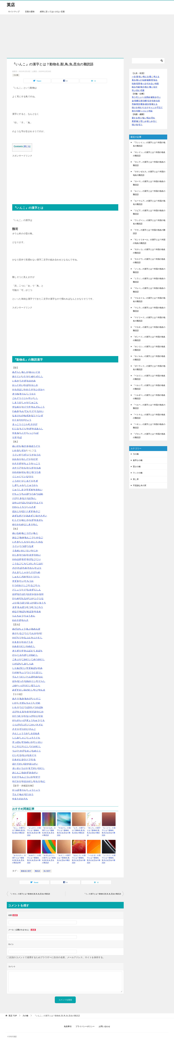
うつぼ (23, 546)
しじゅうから (31, 485)
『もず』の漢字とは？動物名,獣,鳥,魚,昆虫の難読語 (79, 830)
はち (14, 681)
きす (24, 559)
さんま (15, 572)
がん (24, 472)
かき (27, 711)
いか (14, 703)
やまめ (37, 611)
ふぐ (36, 598)
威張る (153, 97)
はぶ (24, 755)
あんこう (29, 537)
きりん (23, 394)
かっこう (35, 463)
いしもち (24, 542)
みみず (25, 772)
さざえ (39, 725)
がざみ (33, 711)
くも (42, 720)
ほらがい (33, 764)
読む (138, 90)
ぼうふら (35, 685)
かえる (20, 711)
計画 (140, 101)
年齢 (138, 87)
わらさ (25, 620)
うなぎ (30, 546)
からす (30, 468)
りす (14, 437)
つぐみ (32, 494)
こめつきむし (38, 659)
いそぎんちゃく (25, 703)
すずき (15, 581)
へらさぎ (31, 507)
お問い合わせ (104, 1026)
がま (41, 716)
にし (14, 755)
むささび (32, 424)
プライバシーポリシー (85, 1026)
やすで (36, 777)
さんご (32, 729)
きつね (15, 394)
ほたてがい (17, 764)
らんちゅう (17, 616)
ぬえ (22, 794)
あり (14, 633)
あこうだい (27, 533)
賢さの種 (137, 466)
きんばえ (28, 651)
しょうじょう (33, 790)
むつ (29, 607)
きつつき (36, 472)
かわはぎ (16, 559)
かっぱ (15, 790)
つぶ (14, 751)
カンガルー (39, 389)
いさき (15, 542)
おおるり (16, 459)
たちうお (29, 581)
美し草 (136, 479)
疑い (144, 118)
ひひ (22, 420)
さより (38, 568)
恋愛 (142, 90)
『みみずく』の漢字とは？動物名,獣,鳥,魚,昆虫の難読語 (34, 859)
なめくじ (36, 751)
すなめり (16, 407)
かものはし (17, 389)
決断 (145, 101)
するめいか (27, 742)
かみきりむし (19, 646)
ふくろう (21, 507)
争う (134, 97)
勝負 (142, 104)
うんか (33, 633)
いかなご (38, 537)
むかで (15, 777)
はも (36, 594)
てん (27, 411)
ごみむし (26, 659)
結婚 (144, 80)
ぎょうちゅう (33, 720)
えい (28, 550)
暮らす (139, 80)
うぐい (15, 546)
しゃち (25, 402)
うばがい (29, 707)
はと (24, 498)
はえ (41, 677)
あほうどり (34, 446)
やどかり (16, 781)
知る (155, 80)
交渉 (149, 101)
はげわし (31, 498)
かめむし (30, 646)
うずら (25, 455)
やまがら (38, 520)
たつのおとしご (20, 585)
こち (24, 563)
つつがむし (35, 746)
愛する (135, 118)
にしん (37, 590)
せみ (40, 668)
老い (140, 77)
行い (159, 97)
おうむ (37, 455)
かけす (34, 459)
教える (146, 77)
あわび (28, 698)
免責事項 (68, 1026)
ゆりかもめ (17, 524)
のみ (35, 677)
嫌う (138, 121)
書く (151, 77)
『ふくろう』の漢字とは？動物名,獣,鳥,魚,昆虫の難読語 (108, 859)
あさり (15, 698)
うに (22, 707)
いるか (15, 381)
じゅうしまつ (19, 489)
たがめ (15, 672)
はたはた (21, 594)
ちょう (23, 672)
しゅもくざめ (19, 577)
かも (24, 468)
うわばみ (38, 707)
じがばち (16, 664)
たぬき (15, 411)
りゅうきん (29, 616)
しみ (24, 664)
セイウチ (26, 407)
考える (156, 77)
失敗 (154, 101)
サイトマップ (14, 11)
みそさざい (41, 516)
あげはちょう (19, 629)
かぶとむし (36, 637)
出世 (158, 101)
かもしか (33, 385)
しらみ (30, 664)
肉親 (157, 83)
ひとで (27, 759)
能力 (142, 87)
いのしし (38, 376)
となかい (39, 411)
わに (43, 781)
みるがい (33, 772)
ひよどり (38, 502)
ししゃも (24, 572)
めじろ (25, 520)
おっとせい (17, 385)
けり (31, 476)
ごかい (32, 725)
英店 (11, 4)
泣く (155, 121)
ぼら (36, 603)
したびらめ (34, 572)
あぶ (28, 629)
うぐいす (16, 455)
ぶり (14, 603)
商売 (138, 104)
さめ (24, 568)
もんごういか (26, 777)
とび (14, 498)
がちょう (26, 463)
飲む (147, 87)
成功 (147, 104)
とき (19, 498)
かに (35, 716)
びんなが (24, 598)
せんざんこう (38, 407)
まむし (41, 768)
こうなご (16, 563)
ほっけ (30, 603)
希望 (134, 121)
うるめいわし (19, 550)
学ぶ (134, 90)
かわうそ (28, 389)
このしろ (31, 563)
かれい (37, 555)
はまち (30, 594)
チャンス (152, 107)
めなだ (15, 611)
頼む (140, 107)
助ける (135, 107)
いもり (15, 707)
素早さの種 (137, 460)
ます (14, 607)
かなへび (28, 716)
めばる (30, 611)
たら (38, 585)
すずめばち (31, 668)
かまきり (16, 642)
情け (134, 125)
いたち (25, 376)
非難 (138, 111)
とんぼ (29, 677)
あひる (25, 446)
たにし (25, 746)
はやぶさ (16, 502)
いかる (15, 450)
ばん (24, 502)
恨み (149, 118)
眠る (134, 87)
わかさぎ (16, 620)
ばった (20, 681)
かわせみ (16, 472)
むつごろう (37, 607)
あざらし (16, 372)
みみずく (30, 516)
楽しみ (150, 121)
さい (30, 398)
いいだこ (36, 698)
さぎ (35, 481)
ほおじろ (16, 511)
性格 (134, 83)
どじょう (16, 590)
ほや (26, 764)
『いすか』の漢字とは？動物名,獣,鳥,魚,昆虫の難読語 (30, 894)
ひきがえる (17, 759)
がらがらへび (19, 720)
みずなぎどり (19, 516)
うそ (31, 455)
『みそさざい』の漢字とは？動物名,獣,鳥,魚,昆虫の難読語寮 (19, 859)
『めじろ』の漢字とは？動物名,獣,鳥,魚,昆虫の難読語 (93, 831)
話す (155, 87)
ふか (31, 598)
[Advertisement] (87, 35)
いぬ (31, 376)
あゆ (22, 537)
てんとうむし (19, 677)
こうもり (31, 394)
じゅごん (33, 402)
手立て (160, 107)
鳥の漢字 (47, 871)
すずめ (29, 489)
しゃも (20, 485)
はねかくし (30, 681)
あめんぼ (35, 629)
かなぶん (26, 637)
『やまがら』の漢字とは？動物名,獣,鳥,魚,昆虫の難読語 (64, 831)
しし (35, 398)
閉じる (27, 146)
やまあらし (37, 428)
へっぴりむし (24, 685)
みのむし (28, 690)
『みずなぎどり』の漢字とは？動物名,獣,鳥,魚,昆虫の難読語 (49, 859)
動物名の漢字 (26, 871)
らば (36, 433)
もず (31, 520)
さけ (14, 568)
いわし (32, 542)
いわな (39, 542)
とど (32, 411)
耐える (154, 104)
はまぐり (31, 755)
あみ (22, 698)
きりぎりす (17, 651)
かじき (15, 555)
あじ (35, 533)
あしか (25, 372)
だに (19, 746)
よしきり (28, 524)
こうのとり (17, 481)
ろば (19, 437)
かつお (23, 555)
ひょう (28, 420)
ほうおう (29, 794)
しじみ (15, 738)
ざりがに (24, 729)
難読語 (37, 871)
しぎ (14, 485)
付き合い (150, 83)
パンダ (39, 415)
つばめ (39, 494)
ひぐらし (40, 681)
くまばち (37, 651)
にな (19, 755)
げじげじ (24, 725)
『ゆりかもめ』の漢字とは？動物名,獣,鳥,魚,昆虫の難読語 (49, 831)
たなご (31, 585)
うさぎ (23, 381)
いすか (23, 450)
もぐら (23, 428)
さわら (30, 568)
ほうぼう (21, 603)
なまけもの (17, 415)
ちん (22, 411)
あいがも (16, 446)
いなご (20, 633)
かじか (34, 550)
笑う (140, 125)
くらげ (15, 725)
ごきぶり (16, 659)
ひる (33, 759)
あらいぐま (34, 372)
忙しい (139, 97)
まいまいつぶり (20, 768)
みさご (36, 511)
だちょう (16, 494)
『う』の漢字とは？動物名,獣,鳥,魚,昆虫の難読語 (102, 894)
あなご (15, 537)
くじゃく (16, 476)
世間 (138, 83)
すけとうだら (33, 577)
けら (14, 655)
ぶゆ (14, 685)
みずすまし (17, 690)
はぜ (14, 594)
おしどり (26, 459)
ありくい (16, 376)
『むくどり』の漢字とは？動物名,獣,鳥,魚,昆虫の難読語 (108, 831)
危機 (136, 101)
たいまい (37, 742)
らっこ (30, 433)
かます (30, 555)
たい (22, 581)
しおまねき (34, 733)
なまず (30, 590)
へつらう (144, 111)
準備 (134, 104)
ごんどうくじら (20, 398)
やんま (42, 690)
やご (35, 690)
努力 (134, 111)
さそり (15, 729)
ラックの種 (137, 473)
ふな (41, 598)
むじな (15, 428)
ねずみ (27, 415)
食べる (143, 83)
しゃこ (23, 738)
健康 (149, 80)
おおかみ (31, 381)
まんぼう (21, 607)
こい (38, 559)
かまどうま (27, 642)
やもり (36, 781)
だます (145, 107)
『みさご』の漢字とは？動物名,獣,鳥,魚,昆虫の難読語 (64, 859)
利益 (151, 111)
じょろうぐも (33, 738)
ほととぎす (27, 511)
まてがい (32, 768)
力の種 (15, 75)
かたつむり (17, 716)
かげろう (16, 637)
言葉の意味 (30, 11)
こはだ (39, 563)
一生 (134, 77)
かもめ (37, 468)
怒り (140, 118)
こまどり (28, 481)
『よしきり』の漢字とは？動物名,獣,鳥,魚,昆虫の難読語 (34, 831)
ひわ (14, 507)
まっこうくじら (20, 424)
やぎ (29, 428)
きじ (29, 472)
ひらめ (15, 598)
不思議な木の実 (139, 485)
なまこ (28, 751)
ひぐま (15, 420)
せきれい (37, 489)
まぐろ (42, 603)
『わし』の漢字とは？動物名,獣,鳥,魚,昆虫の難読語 (19, 830)
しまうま (16, 402)
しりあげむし (19, 668)
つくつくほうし (34, 672)
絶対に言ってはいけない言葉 (52, 11)
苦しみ (143, 121)
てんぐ (15, 794)
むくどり (16, 520)
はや (41, 594)
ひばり (30, 502)
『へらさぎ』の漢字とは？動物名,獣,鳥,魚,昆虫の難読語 (93, 859)
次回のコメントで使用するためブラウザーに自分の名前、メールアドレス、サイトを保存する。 (57, 957)
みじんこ (16, 772)
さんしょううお (20, 733)
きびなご (31, 559)
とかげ (20, 751)
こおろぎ (21, 655)
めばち (23, 611)
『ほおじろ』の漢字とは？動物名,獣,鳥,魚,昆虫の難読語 (79, 859)
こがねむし (32, 655)
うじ (27, 633)
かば (26, 385)
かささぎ (16, 463)
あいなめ (16, 533)
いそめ (36, 703)
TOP (13, 1016)
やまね (15, 433)
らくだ (23, 433)
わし (35, 524)
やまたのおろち (20, 799)
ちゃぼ (25, 494)
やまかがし (27, 781)
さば (19, 568)
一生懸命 (146, 97)
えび (14, 711)
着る (134, 80)
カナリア (16, 468)
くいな (25, 476)
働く (151, 87)
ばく (33, 415)
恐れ (153, 118)
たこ (14, 746)
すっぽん (16, 742)
